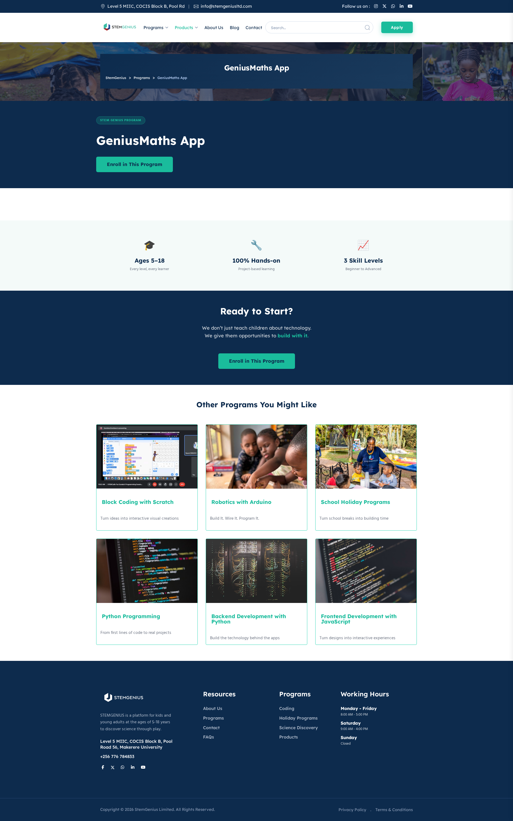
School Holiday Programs (355, 502)
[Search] (367, 27)
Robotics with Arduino (241, 502)
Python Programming (131, 616)
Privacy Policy (352, 809)
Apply (397, 27)
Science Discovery (298, 727)
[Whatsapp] (393, 6)
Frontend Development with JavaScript (359, 619)
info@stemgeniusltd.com (226, 6)
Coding (286, 708)
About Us (213, 27)
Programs (153, 27)
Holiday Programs (298, 718)
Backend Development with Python (248, 619)
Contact (254, 27)
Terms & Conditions (394, 809)
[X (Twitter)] (384, 6)
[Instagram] (376, 6)
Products (184, 27)
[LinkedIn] (401, 6)
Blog (234, 27)
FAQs (208, 737)
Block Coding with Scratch (138, 502)
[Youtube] (410, 6)
